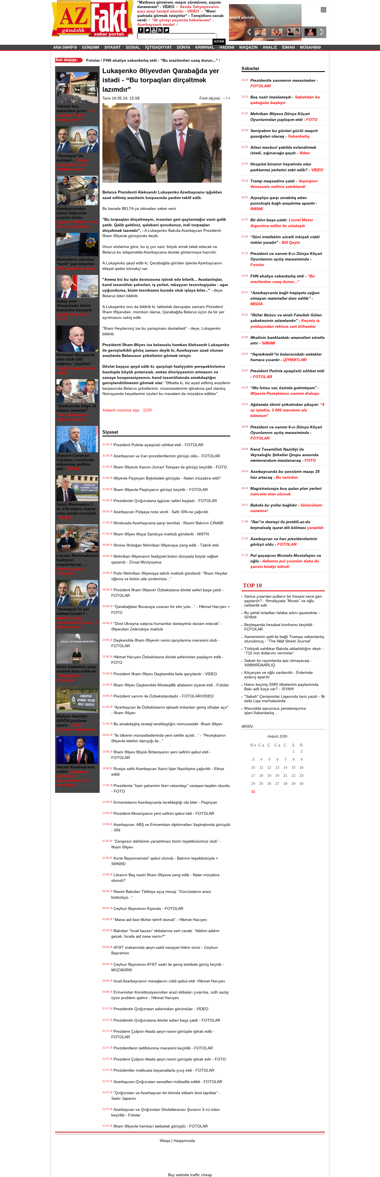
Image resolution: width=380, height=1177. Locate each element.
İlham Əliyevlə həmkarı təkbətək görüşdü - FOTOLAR (159, 1126)
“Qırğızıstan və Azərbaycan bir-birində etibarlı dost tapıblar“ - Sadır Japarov (165, 1096)
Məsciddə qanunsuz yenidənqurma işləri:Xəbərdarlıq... (275, 710)
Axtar (219, 41)
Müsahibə (310, 47)
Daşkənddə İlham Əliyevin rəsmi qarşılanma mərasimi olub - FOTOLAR (165, 643)
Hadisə (226, 47)
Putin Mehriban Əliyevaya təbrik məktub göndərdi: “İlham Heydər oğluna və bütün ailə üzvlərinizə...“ (169, 576)
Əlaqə (165, 1140)
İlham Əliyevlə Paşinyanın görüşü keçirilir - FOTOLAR (159, 489)
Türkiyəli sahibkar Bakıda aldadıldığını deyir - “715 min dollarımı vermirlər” (284, 650)
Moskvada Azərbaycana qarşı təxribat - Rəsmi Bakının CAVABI (167, 523)
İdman (288, 47)
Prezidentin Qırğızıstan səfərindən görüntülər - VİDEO (159, 1009)
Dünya (183, 47)
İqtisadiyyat (158, 47)
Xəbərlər (250, 68)
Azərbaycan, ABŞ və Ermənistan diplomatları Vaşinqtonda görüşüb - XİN (170, 827)
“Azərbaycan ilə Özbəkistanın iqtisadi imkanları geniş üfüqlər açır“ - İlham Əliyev (170, 710)
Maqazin (248, 47)
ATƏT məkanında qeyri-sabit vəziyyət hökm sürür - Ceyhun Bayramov (164, 950)
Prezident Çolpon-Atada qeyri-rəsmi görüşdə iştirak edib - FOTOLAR (162, 1034)
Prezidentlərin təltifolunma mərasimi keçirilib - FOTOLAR (162, 1048)
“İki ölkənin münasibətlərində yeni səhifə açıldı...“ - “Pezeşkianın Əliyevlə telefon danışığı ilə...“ (168, 738)
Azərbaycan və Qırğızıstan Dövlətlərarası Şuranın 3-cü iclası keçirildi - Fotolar (165, 1112)
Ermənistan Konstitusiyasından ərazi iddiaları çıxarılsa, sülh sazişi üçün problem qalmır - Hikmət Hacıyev (170, 995)
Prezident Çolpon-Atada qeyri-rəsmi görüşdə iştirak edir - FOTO (168, 1059)
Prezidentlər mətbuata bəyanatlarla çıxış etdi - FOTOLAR (162, 1070)
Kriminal (204, 47)
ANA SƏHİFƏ (65, 47)
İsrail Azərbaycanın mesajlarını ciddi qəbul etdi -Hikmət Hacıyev (168, 981)
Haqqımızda (184, 1140)
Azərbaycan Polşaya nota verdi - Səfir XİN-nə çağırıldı (159, 512)
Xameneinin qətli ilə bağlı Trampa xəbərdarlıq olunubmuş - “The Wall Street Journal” (284, 638)
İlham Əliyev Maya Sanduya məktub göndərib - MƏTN (160, 534)
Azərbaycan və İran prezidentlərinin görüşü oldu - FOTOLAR (165, 456)
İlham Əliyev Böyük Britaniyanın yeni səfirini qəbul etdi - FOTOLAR (161, 755)
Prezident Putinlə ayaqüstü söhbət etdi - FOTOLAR (157, 445)
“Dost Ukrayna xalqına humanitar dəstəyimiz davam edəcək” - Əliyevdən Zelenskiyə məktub (166, 626)
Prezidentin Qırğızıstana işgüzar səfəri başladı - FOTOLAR (164, 500)
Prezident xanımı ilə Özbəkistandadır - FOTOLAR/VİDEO (162, 696)
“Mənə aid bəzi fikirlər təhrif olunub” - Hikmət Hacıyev (159, 919)
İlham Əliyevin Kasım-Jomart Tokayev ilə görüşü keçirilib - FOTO (169, 467)
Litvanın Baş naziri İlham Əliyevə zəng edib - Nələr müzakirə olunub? (165, 878)
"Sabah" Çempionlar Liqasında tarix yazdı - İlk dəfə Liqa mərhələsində (284, 698)
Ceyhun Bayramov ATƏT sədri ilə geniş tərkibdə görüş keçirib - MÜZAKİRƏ (167, 967)
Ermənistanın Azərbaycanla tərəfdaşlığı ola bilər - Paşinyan (164, 802)
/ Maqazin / (241, 10)
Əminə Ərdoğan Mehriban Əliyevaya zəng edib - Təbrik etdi (165, 545)
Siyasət (112, 47)
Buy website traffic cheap (190, 1175)
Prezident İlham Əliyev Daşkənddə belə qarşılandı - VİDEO (164, 674)
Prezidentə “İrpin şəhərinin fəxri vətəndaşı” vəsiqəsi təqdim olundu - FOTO (170, 788)
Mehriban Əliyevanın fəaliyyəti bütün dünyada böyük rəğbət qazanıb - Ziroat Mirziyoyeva (164, 559)
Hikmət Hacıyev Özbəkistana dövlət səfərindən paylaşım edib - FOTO (167, 660)
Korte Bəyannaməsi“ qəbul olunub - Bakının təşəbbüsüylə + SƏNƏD (164, 861)
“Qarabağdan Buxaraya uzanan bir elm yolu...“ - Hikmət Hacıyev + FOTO (170, 609)
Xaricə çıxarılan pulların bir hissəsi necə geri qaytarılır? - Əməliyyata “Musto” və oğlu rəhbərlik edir (283, 600)
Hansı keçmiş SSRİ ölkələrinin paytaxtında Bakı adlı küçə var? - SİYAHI (281, 686)
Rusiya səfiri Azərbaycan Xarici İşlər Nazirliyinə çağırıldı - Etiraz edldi (167, 771)
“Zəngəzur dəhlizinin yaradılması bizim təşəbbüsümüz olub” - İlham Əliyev (166, 844)
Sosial (133, 47)
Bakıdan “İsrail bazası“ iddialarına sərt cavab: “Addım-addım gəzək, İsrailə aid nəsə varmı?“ (165, 933)
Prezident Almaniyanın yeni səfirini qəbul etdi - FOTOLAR (162, 813)
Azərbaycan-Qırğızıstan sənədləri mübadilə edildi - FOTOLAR (166, 1081)
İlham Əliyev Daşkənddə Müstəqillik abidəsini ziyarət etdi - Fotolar (170, 685)
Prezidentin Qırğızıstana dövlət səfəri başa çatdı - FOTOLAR (165, 1020)
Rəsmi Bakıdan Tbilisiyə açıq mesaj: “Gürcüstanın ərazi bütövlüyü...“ (161, 894)
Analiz (270, 47)
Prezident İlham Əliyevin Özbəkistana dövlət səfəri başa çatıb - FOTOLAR (167, 593)
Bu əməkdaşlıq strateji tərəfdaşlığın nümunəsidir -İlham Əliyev (167, 724)
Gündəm (90, 47)
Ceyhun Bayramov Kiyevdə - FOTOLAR (147, 908)
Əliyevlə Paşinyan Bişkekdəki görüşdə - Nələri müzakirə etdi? (166, 478)
